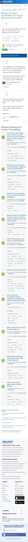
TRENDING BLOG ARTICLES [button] (9, 513)
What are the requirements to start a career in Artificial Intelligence (16, 195)
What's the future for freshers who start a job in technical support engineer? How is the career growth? (16, 218)
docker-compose (11, 320)
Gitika (9, 179)
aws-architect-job (11, 351)
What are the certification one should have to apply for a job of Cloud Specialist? (16, 167)
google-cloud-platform (19, 158)
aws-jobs (18, 184)
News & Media (5, 486)
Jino (23, 44)
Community (4, 494)
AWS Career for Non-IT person (16, 270)
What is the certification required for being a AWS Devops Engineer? (15, 358)
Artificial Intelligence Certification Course (10, 456)
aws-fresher (16, 38)
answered (8, 82)
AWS (18, 307)
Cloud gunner (10, 310)
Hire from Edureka (19, 492)
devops (15, 36)
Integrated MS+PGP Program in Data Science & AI (12, 468)
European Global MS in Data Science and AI (11, 476)
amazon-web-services (7, 38)
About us (4, 484)
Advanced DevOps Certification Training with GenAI (13, 449)
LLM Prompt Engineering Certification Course (11, 452)
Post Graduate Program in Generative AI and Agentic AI (14, 463)
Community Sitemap (6, 501)
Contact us (4, 490)
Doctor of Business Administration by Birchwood (12, 465)
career (9, 210)
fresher (17, 404)
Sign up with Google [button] (11, 530)
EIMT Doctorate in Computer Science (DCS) (11, 478)
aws (3, 36)
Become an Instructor (19, 486)
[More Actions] (25, 50)
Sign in (20, 538)
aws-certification (6, 40)
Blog (3, 492)
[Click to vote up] (3, 23)
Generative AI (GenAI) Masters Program (10, 461)
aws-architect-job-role (19, 258)
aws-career (21, 36)
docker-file (15, 318)
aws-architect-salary (19, 263)
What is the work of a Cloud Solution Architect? (16, 328)
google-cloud (10, 158)
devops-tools (9, 36)
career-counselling (16, 234)
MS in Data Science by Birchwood (9, 470)
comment (12, 49)
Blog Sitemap (5, 499)
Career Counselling (17, 44)
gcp (8, 156)
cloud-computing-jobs (12, 160)
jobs (23, 234)
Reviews (4, 488)
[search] (25, 6)
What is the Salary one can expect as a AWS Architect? (15, 240)
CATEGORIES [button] (5, 510)
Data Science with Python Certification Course (12, 454)
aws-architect (10, 258)
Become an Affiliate (19, 488)
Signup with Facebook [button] (12, 534)
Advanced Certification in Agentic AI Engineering (12, 447)
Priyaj (18, 82)
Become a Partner (19, 490)
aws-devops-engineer (19, 378)
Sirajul (9, 150)
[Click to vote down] (3, 26)
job (13, 404)
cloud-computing (14, 156)
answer (5, 49)
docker (9, 318)
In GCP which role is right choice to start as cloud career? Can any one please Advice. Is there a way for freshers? (16, 136)
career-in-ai (15, 210)
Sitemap (4, 496)
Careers (16, 484)
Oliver (9, 339)
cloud (21, 156)
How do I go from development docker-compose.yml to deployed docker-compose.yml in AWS (16, 297)
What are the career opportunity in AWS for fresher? (14, 384)
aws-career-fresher (15, 40)
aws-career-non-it (11, 290)
